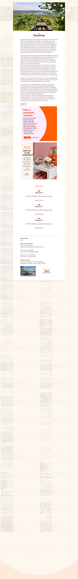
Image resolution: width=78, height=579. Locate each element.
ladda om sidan (48, 196)
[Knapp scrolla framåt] (62, 18)
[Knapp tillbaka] (61, 6)
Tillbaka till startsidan (39, 200)
